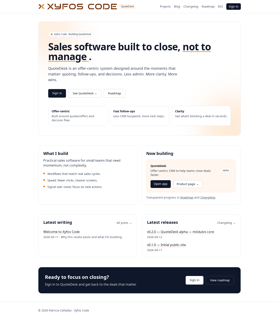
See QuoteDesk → (85, 93)
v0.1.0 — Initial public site (166, 245)
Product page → (188, 184)
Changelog (190, 6)
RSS (220, 6)
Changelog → (226, 223)
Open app (160, 184)
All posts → (124, 223)
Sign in (233, 6)
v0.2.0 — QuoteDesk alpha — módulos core (180, 232)
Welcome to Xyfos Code (61, 232)
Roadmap (208, 6)
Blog (177, 6)
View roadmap (220, 280)
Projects (165, 6)
